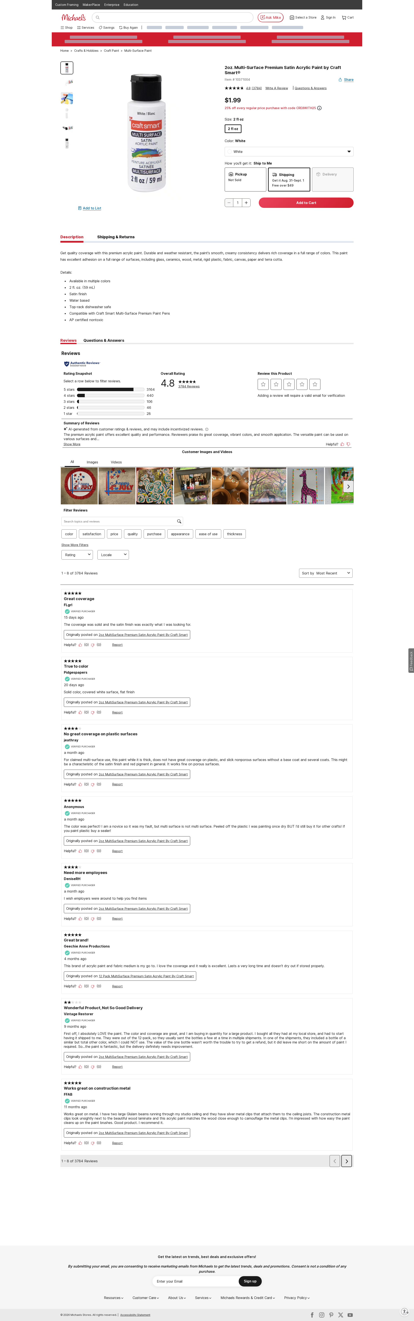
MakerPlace (91, 4)
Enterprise (111, 4)
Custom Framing (66, 4)
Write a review (276, 88)
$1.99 (233, 100)
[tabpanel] (207, 283)
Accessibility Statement (135, 1314)
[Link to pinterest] (331, 1315)
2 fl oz (233, 129)
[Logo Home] (73, 17)
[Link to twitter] (340, 1315)
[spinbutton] (238, 202)
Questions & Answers (311, 88)
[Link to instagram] (321, 1315)
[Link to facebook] (312, 1315)
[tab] (71, 237)
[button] (332, 17)
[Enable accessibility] (404, 1311)
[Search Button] (98, 17)
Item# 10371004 (237, 79)
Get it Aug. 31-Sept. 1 (288, 180)
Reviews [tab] (68, 340)
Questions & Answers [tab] (103, 340)
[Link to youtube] (350, 1315)
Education (131, 4)
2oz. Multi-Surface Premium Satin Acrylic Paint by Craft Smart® (283, 70)
